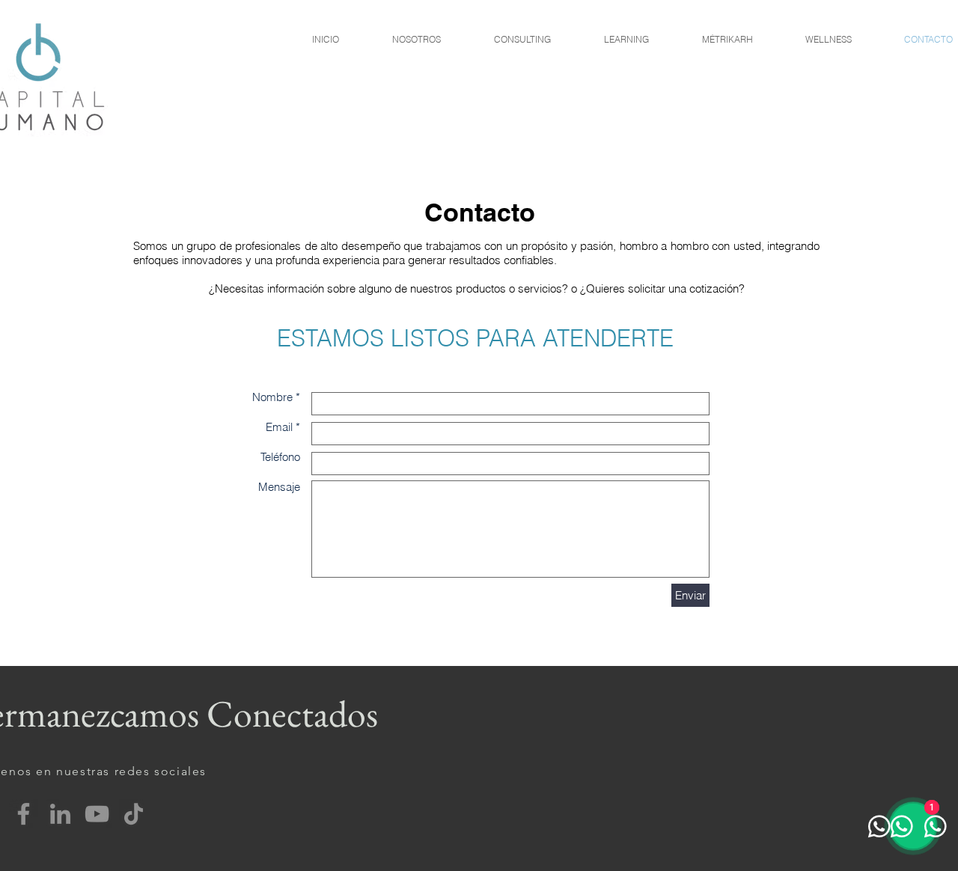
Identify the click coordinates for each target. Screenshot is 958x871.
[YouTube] (97, 813)
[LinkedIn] (60, 813)
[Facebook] (23, 813)
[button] (522, 39)
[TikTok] (133, 813)
